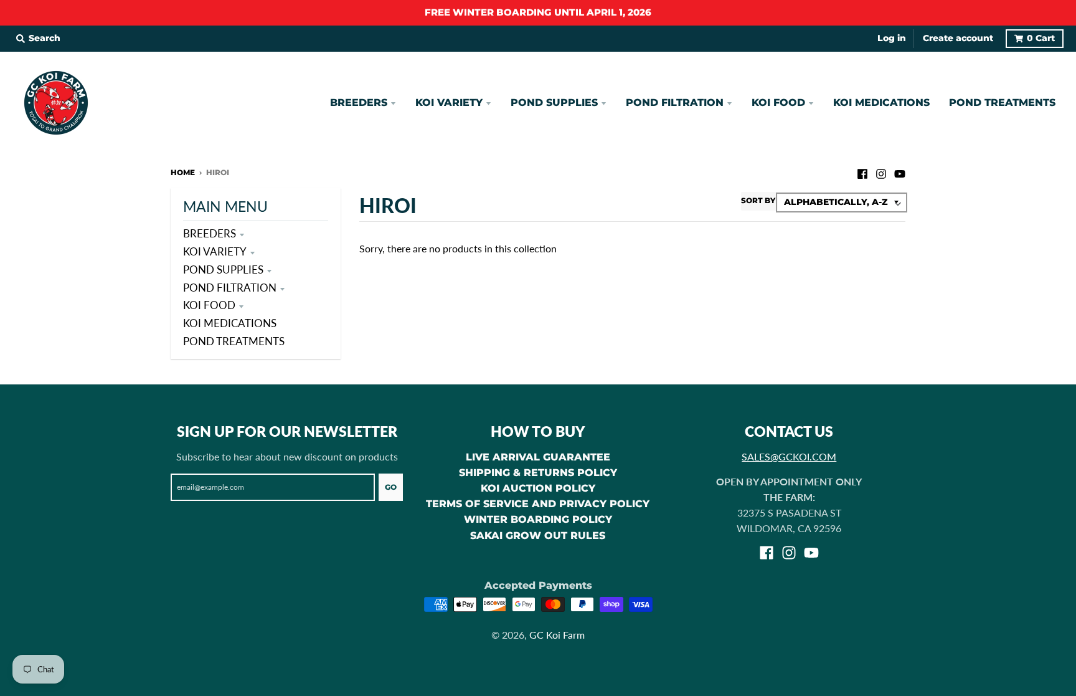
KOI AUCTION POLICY (538, 488)
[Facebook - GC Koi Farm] (862, 172)
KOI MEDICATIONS (229, 323)
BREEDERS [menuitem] (358, 102)
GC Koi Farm (557, 635)
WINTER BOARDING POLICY (538, 519)
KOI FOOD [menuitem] (778, 102)
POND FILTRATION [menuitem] (675, 102)
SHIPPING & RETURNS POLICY (538, 473)
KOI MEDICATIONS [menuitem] (881, 102)
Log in (891, 38)
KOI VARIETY (215, 251)
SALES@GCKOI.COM (789, 456)
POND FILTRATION (229, 287)
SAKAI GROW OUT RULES (537, 535)
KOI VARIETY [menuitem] (449, 102)
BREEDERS (209, 233)
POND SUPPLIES (223, 269)
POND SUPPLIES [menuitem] (554, 102)
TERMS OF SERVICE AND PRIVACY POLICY (537, 504)
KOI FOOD (209, 305)
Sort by (758, 200)
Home (183, 172)
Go (391, 487)
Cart (1041, 38)
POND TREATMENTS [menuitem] (1002, 102)
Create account (958, 38)
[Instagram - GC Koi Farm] (881, 172)
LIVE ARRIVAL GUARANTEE (538, 457)
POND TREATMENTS (234, 341)
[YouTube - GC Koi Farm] (899, 172)
